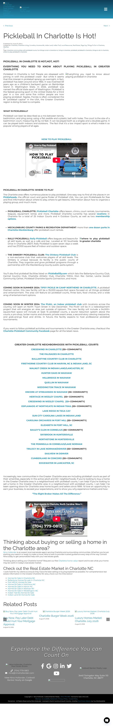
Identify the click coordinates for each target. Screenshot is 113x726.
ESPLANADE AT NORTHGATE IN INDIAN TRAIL (46, 406)
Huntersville (40, 45)
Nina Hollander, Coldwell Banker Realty (21, 678)
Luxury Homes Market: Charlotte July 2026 (88, 619)
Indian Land (49, 45)
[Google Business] (48, 666)
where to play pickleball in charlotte (15, 52)
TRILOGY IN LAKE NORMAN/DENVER (46, 449)
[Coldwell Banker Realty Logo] (26, 7)
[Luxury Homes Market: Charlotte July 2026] (92, 611)
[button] (5, 619)
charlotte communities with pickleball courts (22, 50)
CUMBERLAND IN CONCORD (46, 458)
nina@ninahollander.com (21, 673)
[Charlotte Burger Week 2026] (56, 611)
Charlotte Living (23, 45)
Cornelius (32, 45)
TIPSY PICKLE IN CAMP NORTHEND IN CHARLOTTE (68, 287)
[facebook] (42, 666)
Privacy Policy (63, 699)
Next (106, 26)
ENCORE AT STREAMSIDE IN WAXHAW (46, 392)
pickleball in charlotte (85, 50)
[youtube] (56, 673)
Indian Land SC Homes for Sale (21, 595)
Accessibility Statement (49, 699)
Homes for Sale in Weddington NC (23, 591)
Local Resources (66, 45)
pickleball (74, 50)
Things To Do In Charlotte (96, 45)
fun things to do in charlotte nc (48, 50)
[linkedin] (62, 666)
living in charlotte (64, 50)
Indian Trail (57, 45)
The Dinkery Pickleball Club (60, 255)
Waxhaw (6, 47)
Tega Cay (84, 45)
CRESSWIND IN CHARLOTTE (46, 349)
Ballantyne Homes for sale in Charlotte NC (26, 580)
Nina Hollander (9, 552)
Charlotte (14, 45)
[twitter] (69, 666)
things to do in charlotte (100, 50)
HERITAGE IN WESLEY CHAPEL (46, 396)
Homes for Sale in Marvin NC (20, 586)
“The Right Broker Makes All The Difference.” (56, 494)
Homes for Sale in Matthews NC (22, 584)
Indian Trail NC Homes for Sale (21, 593)
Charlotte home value (68, 561)
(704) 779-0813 (21, 670)
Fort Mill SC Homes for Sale (19, 582)
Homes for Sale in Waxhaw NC (21, 589)
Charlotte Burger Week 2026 (56, 615)
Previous (9, 26)
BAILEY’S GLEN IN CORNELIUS (46, 430)
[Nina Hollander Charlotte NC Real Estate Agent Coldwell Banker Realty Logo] (9, 3)
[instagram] (56, 666)
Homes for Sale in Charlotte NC (21, 578)
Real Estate (76, 45)
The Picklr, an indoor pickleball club (61, 304)
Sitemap (38, 699)
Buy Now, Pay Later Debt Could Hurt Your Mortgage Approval (19, 621)
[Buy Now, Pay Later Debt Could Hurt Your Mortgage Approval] (20, 611)
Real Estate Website (84, 701)
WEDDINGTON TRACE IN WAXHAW (56, 387)
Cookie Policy (73, 699)
